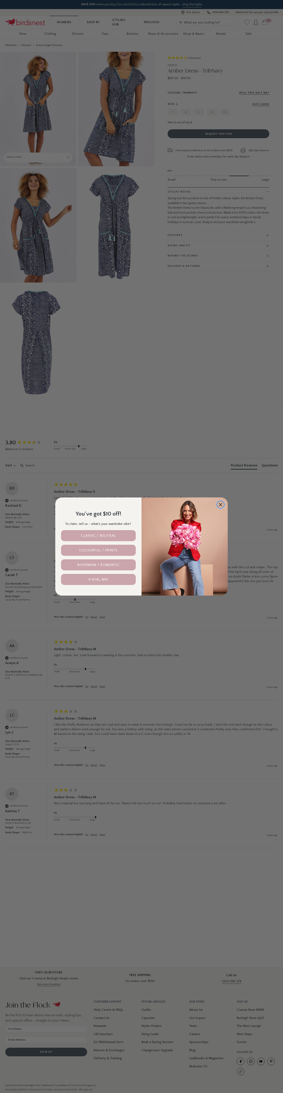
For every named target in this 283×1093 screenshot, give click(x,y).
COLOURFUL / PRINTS (98, 550)
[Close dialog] (220, 504)
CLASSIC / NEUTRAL (98, 536)
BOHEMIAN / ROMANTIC (98, 565)
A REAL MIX (98, 579)
